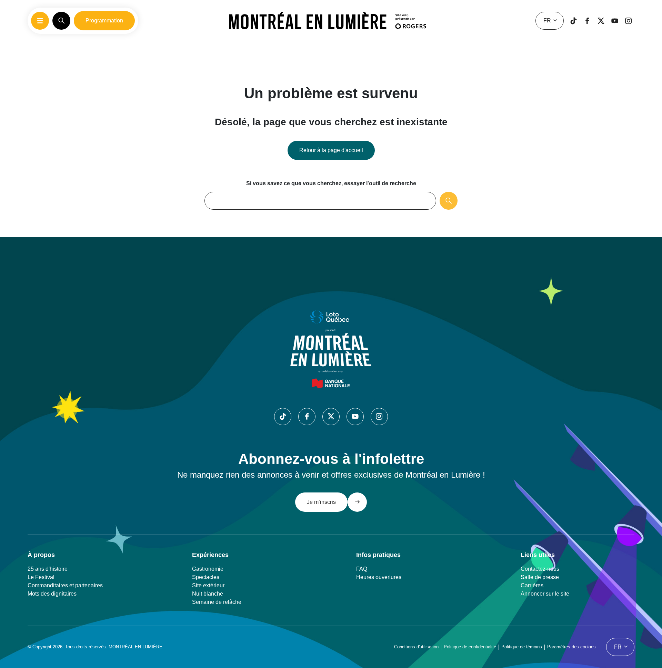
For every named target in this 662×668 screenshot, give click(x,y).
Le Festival (41, 577)
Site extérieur (208, 585)
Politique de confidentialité (470, 646)
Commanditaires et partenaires (65, 585)
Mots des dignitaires (52, 594)
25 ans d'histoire (48, 569)
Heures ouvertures (378, 577)
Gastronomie (207, 569)
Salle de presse (540, 577)
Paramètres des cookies (571, 646)
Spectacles (205, 577)
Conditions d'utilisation (416, 646)
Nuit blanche (207, 594)
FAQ (361, 569)
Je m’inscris (321, 502)
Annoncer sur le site (545, 594)
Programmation (104, 20)
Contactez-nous (540, 569)
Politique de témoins (521, 646)
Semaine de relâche (216, 602)
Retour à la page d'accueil (331, 150)
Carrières (532, 585)
